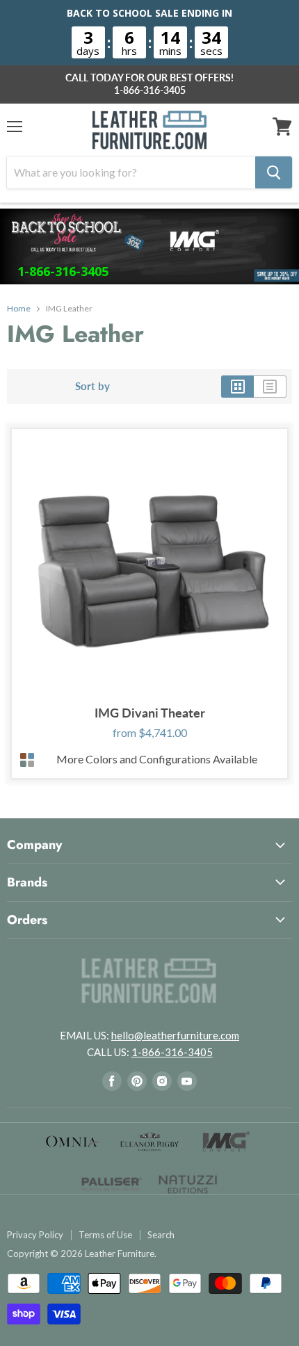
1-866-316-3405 (150, 90)
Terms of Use (105, 1235)
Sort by (92, 386)
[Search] (273, 172)
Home (19, 309)
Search (161, 1235)
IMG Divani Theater (150, 712)
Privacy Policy (35, 1235)
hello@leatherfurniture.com (175, 1035)
